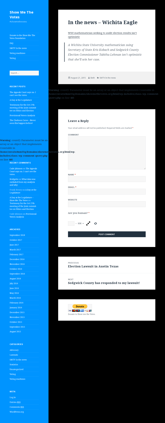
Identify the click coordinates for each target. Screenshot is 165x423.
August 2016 (15, 278)
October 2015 (16, 322)
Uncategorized (16, 369)
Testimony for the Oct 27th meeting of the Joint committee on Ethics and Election (23, 107)
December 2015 (17, 312)
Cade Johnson (16, 168)
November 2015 (17, 317)
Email (72, 187)
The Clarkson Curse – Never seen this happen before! (23, 122)
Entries (15, 402)
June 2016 (14, 288)
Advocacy (14, 350)
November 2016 (17, 264)
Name (72, 174)
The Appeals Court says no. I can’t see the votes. (23, 94)
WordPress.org (17, 411)
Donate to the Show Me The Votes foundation (22, 37)
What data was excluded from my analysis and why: (22, 182)
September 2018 (17, 235)
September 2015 (17, 326)
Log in (13, 397)
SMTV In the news (18, 48)
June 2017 (14, 244)
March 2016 (15, 298)
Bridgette (14, 179)
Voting (13, 58)
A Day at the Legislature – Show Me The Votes (21, 199)
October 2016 (16, 269)
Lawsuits (14, 354)
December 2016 (17, 259)
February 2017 (16, 254)
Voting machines (17, 53)
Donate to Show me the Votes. (81, 314)
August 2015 (15, 331)
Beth (93, 77)
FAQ (11, 43)
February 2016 (16, 302)
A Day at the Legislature (21, 100)
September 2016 (17, 273)
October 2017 (16, 240)
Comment (73, 134)
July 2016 (14, 283)
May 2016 (14, 293)
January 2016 (16, 307)
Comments (17, 407)
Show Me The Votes (21, 14)
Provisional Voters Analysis (22, 115)
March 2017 (15, 249)
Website (72, 199)
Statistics (14, 364)
